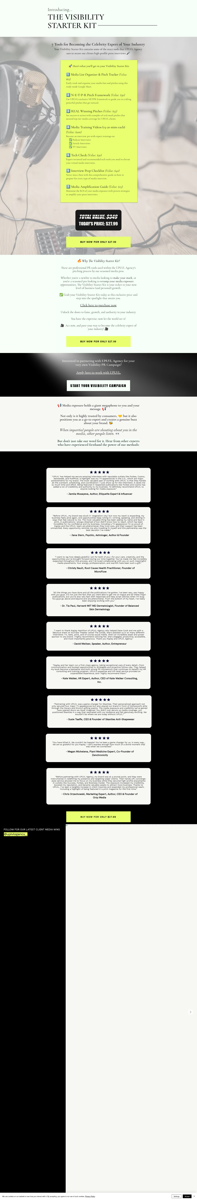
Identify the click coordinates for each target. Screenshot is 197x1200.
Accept (187, 1196)
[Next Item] (190, 1012)
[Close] (194, 1196)
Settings (176, 1196)
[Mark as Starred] (91, 472)
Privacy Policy (90, 1196)
